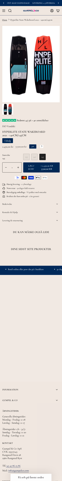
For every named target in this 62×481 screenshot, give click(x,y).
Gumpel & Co (9, 400)
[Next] (58, 3)
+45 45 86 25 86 (13, 465)
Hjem (4, 19)
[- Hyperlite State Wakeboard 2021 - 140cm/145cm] (6, 167)
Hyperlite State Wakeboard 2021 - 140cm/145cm (31, 19)
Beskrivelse (7, 204)
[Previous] (3, 3)
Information (10, 389)
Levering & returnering (12, 220)
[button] (31, 477)
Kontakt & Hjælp (10, 212)
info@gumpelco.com (18, 470)
